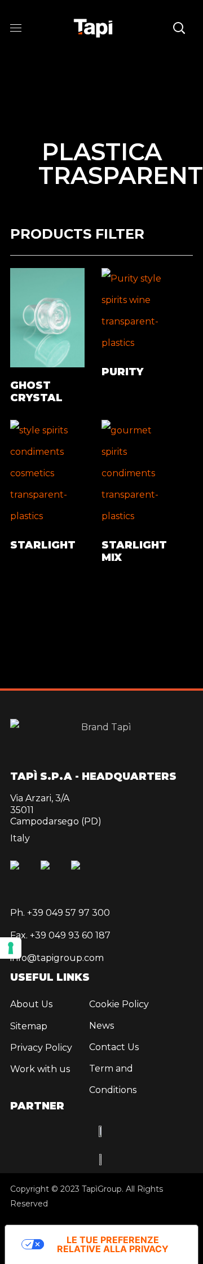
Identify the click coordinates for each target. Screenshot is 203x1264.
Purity (122, 372)
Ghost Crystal (36, 391)
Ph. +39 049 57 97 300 (60, 912)
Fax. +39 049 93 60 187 (60, 935)
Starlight (43, 545)
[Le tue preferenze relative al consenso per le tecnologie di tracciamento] (10, 948)
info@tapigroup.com (57, 958)
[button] (178, 28)
